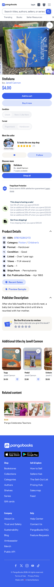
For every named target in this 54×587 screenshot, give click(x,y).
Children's (33, 242)
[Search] (48, 11)
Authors (8, 485)
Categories (10, 479)
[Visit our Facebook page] (15, 565)
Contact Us (36, 524)
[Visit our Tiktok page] (38, 565)
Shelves (8, 490)
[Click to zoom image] (27, 48)
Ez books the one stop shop (28, 142)
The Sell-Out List (39, 479)
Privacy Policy (33, 576)
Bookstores (10, 468)
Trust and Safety (12, 524)
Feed (33, 496)
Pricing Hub (36, 485)
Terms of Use (20, 576)
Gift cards (9, 501)
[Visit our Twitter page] (21, 565)
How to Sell (36, 468)
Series (7, 496)
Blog (6, 535)
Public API (9, 551)
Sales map (35, 490)
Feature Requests (39, 535)
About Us (9, 518)
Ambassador (11, 540)
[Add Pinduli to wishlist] (38, 351)
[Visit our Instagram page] (27, 565)
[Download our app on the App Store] (12, 454)
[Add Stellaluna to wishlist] (49, 25)
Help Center (36, 518)
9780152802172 (22, 237)
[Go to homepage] (9, 4)
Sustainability (11, 529)
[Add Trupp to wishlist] (17, 351)
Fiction (22, 242)
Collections (10, 474)
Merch (7, 546)
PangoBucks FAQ (39, 529)
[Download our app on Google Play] (30, 454)
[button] (27, 232)
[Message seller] (14, 155)
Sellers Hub (36, 474)
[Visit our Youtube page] (32, 565)
